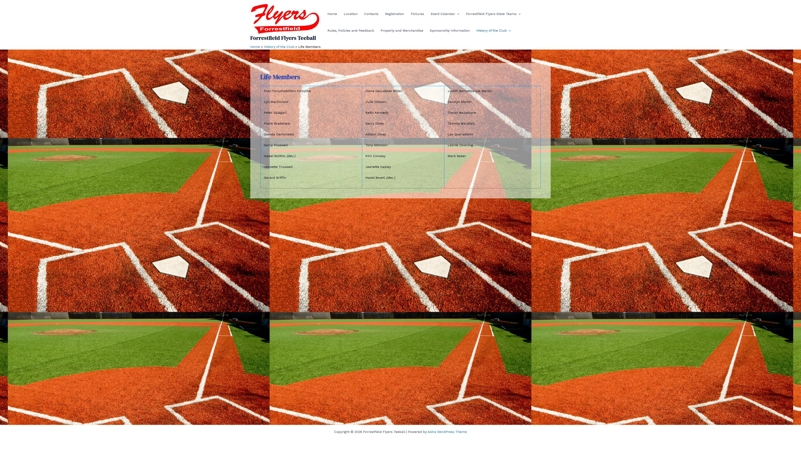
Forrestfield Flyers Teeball (283, 38)
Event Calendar (443, 14)
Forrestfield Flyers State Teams (491, 14)
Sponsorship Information (450, 30)
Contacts (371, 14)
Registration (394, 14)
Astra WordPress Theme (447, 432)
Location (351, 14)
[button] (457, 14)
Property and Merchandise (402, 30)
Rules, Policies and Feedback (350, 30)
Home (332, 14)
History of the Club (491, 30)
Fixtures (417, 14)
